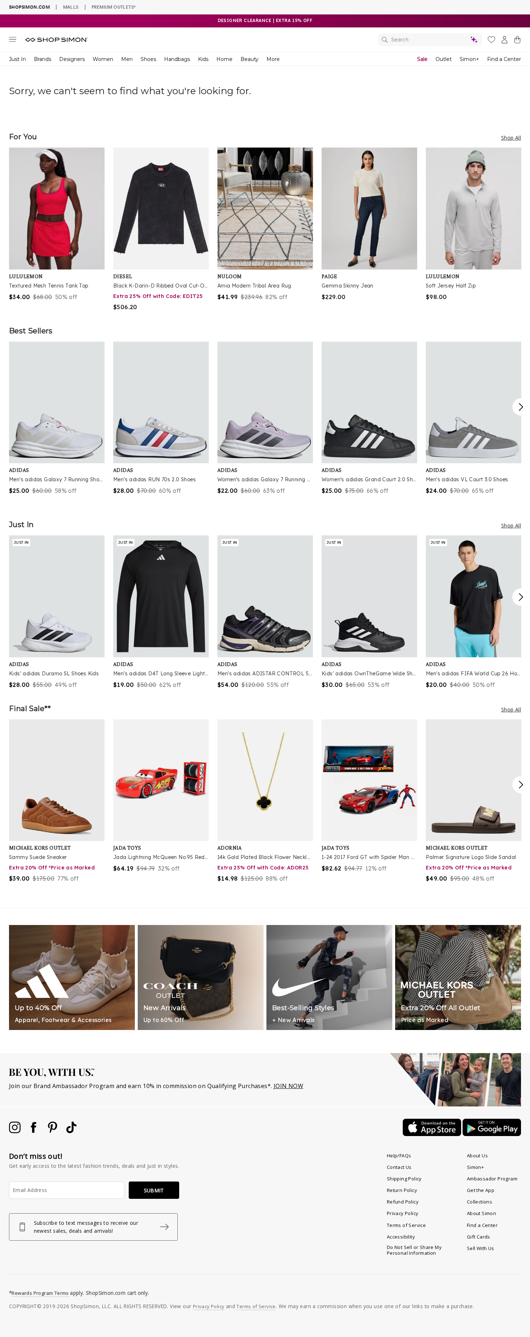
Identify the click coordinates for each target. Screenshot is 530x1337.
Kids (203, 59)
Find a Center (504, 59)
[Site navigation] (12, 41)
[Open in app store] (433, 1134)
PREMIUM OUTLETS (114, 7)
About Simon (481, 1213)
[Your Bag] (517, 41)
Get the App (480, 1190)
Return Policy (402, 1190)
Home (224, 59)
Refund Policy (403, 1201)
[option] (57, 224)
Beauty (249, 59)
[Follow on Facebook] (34, 1131)
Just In (17, 59)
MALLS (71, 7)
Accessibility (401, 1236)
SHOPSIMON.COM (29, 7)
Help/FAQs (399, 1155)
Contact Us (399, 1167)
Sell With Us (480, 1248)
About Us (477, 1155)
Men (127, 59)
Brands (42, 59)
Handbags (177, 59)
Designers (72, 59)
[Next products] (521, 407)
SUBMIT (154, 1190)
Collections (479, 1201)
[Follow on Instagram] (15, 1131)
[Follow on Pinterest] (53, 1131)
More (273, 59)
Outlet (444, 59)
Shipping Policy (404, 1178)
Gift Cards (478, 1236)
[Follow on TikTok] (71, 1131)
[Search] (430, 39)
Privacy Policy (403, 1213)
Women (103, 59)
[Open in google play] (492, 1134)
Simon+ (469, 59)
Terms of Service (406, 1225)
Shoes (148, 59)
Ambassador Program (492, 1178)
